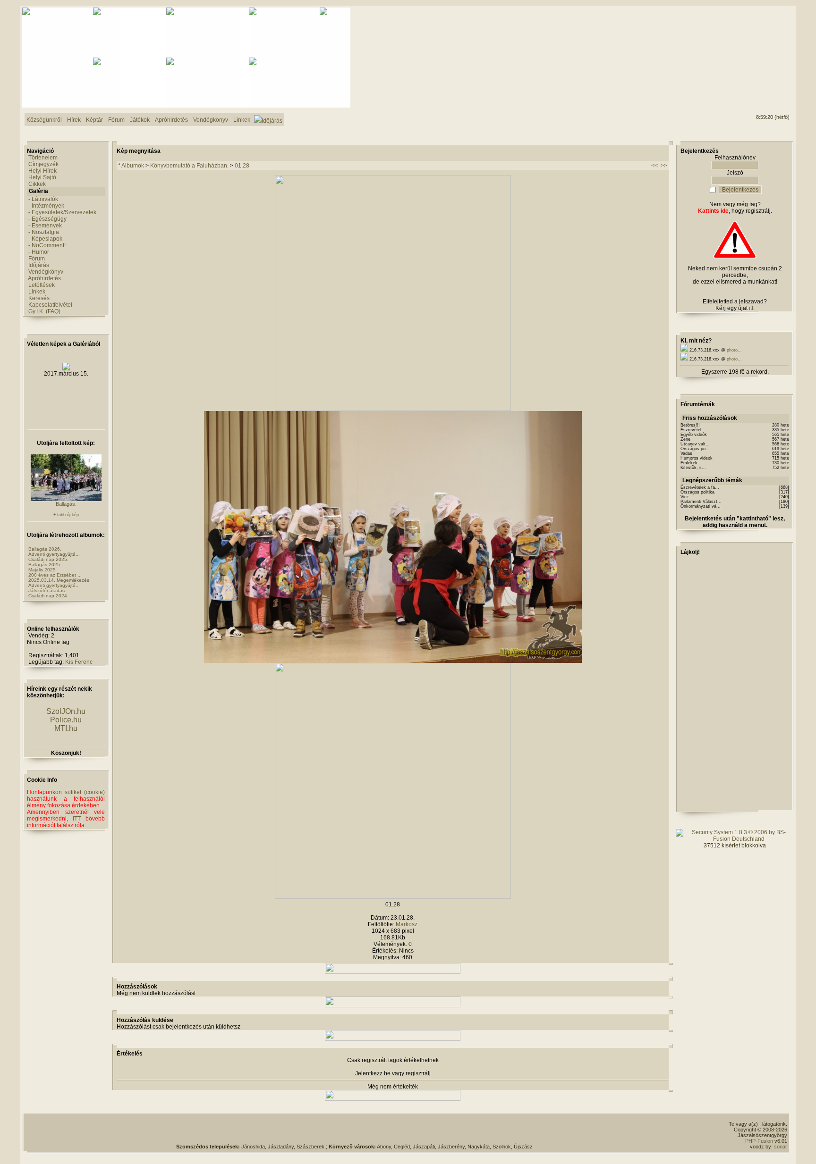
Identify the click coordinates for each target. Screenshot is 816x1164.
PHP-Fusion (759, 1141)
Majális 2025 (42, 569)
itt (751, 308)
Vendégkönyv (45, 271)
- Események (45, 225)
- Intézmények (46, 205)
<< (654, 165)
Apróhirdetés (44, 278)
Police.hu (66, 720)
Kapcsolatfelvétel (50, 304)
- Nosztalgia (43, 232)
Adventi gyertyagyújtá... (54, 554)
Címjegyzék (43, 164)
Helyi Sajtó (42, 177)
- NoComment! (47, 245)
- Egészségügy (47, 219)
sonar (780, 1146)
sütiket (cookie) (85, 792)
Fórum (36, 258)
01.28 (242, 165)
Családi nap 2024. (48, 595)
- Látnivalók (43, 199)
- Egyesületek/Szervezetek (62, 212)
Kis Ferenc (79, 662)
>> (664, 165)
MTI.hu (65, 728)
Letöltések (41, 285)
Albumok (132, 165)
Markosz (406, 924)
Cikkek (37, 184)
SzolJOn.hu (65, 711)
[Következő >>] (393, 897)
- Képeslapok (45, 238)
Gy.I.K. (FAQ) (44, 311)
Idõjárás (38, 265)
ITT (77, 818)
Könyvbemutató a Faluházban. (189, 165)
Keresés (39, 298)
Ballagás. (66, 504)
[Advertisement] (751, 43)
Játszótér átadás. (47, 590)
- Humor (38, 252)
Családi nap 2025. (48, 559)
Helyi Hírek (42, 170)
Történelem (43, 157)
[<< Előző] (393, 409)
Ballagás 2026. (44, 549)
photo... (734, 350)
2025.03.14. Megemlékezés (58, 580)
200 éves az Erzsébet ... (55, 575)
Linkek (36, 291)
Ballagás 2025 (44, 564)
